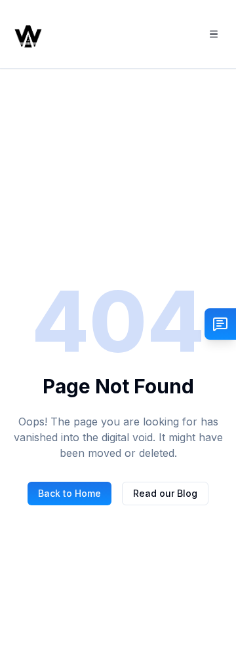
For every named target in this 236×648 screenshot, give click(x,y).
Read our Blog (165, 493)
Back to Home (69, 493)
